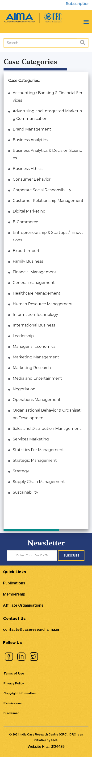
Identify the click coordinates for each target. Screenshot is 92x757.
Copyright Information (20, 693)
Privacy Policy (14, 683)
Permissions (13, 703)
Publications (14, 584)
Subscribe (71, 555)
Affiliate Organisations (23, 606)
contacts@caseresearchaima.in (31, 630)
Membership (14, 595)
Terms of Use (14, 673)
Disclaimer (11, 713)
